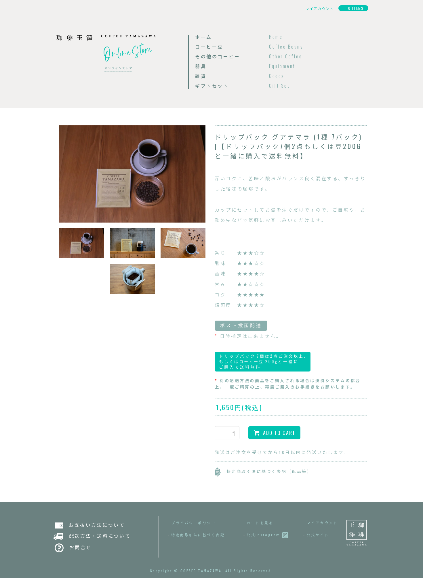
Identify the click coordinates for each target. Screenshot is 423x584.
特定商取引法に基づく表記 (198, 534)
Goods (277, 75)
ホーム (203, 36)
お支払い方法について (94, 524)
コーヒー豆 (209, 46)
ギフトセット (212, 85)
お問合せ (78, 547)
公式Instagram (264, 534)
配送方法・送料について (97, 535)
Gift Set (279, 85)
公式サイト (318, 534)
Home (276, 36)
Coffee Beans (286, 46)
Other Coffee (285, 56)
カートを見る (260, 522)
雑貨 (200, 75)
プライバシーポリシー (193, 522)
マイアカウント (322, 522)
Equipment (282, 66)
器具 (200, 66)
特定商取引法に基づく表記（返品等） (266, 471)
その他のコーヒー (217, 56)
